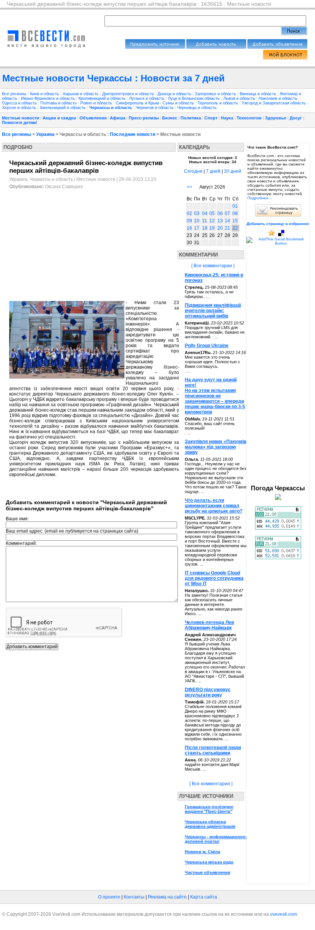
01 (235, 206)
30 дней (232, 171)
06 (220, 213)
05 (212, 213)
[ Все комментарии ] (212, 265)
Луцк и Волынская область (194, 98)
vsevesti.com (283, 914)
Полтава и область (59, 103)
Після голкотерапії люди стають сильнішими (213, 750)
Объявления (93, 118)
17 (196, 228)
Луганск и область (147, 98)
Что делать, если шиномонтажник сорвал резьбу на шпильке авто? (213, 506)
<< (189, 187)
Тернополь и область (218, 103)
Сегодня (193, 171)
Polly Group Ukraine (207, 345)
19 (212, 228)
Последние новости (132, 134)
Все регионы (14, 93)
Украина (45, 134)
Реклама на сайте (167, 897)
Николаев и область (278, 98)
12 (212, 220)
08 (235, 213)
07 (227, 213)
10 (196, 220)
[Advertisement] (73, 245)
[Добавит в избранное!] (272, 235)
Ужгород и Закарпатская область (274, 103)
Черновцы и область (197, 107)
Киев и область (45, 93)
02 (189, 213)
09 (189, 220)
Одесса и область (20, 103)
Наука (227, 118)
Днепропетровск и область (128, 93)
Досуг (296, 118)
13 (220, 220)
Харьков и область (81, 93)
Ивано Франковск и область (48, 98)
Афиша (117, 118)
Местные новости (20, 118)
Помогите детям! (19, 122)
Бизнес (169, 118)
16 (189, 228)
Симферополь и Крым (138, 103)
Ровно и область (96, 103)
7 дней (213, 171)
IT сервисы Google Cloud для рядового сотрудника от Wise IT (214, 578)
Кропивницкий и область (102, 98)
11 (204, 220)
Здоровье (275, 118)
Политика (191, 118)
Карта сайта (203, 897)
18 (204, 228)
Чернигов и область (155, 107)
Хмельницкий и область (63, 107)
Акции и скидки (59, 118)
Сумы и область (178, 103)
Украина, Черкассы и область (41, 179)
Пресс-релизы (144, 118)
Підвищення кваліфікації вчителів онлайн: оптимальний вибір (213, 311)
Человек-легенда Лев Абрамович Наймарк (209, 625)
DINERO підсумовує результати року (207, 692)
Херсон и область (19, 107)
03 (196, 213)
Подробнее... (259, 198)
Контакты (134, 897)
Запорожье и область (216, 93)
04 (204, 213)
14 (227, 220)
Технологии (249, 118)
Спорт (210, 118)
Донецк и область (175, 93)
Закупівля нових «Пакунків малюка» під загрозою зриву (215, 447)
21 (227, 228)
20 (220, 228)
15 (235, 220)
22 (235, 228)
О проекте (109, 897)
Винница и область (258, 93)
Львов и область (239, 98)
